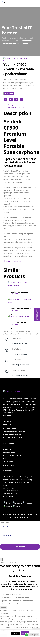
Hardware (14, 293)
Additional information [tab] (16, 107)
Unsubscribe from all (9, 604)
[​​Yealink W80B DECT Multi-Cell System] (22, 306)
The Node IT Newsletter (11, 594)
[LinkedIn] (7, 503)
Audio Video (8, 462)
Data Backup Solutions (13, 437)
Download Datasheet (13, 261)
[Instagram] (17, 503)
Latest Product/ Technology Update (15, 597)
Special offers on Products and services (17, 601)
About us (7, 422)
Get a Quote (8, 93)
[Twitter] (16, 507)
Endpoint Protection (12, 434)
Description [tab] (12, 105)
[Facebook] (27, 503)
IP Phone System (9, 428)
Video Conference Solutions (14, 431)
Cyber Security (9, 453)
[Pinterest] (7, 507)
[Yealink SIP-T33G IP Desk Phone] (22, 320)
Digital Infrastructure (12, 456)
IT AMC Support (9, 425)
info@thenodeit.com (10, 496)
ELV (4, 459)
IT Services (7, 449)
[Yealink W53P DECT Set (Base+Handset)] (22, 289)
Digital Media (8, 465)
